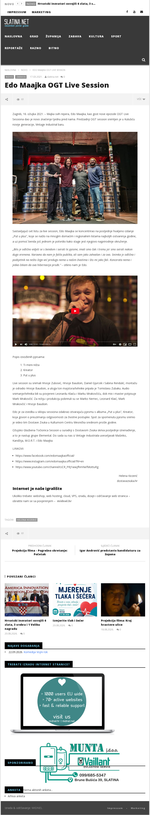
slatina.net (52, 76)
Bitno (54, 48)
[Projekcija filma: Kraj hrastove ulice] (123, 599)
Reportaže (14, 48)
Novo (24, 69)
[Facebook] (127, 11)
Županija (53, 36)
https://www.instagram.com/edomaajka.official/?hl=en (50, 461)
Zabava (75, 36)
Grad (31, 4)
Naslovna (13, 36)
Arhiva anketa (16, 796)
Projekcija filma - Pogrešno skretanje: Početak (39, 550)
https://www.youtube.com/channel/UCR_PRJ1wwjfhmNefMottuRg (57, 467)
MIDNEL (37, 808)
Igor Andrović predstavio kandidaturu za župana (110, 550)
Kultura (96, 36)
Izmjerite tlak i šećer (52, 3)
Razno (35, 48)
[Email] (141, 11)
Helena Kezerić (27, 519)
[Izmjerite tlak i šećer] (75, 599)
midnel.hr (64, 501)
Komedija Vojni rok (36, 652)
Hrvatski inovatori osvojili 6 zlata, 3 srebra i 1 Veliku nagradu (25, 625)
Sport (116, 36)
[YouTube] (134, 11)
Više (140, 99)
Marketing (41, 12)
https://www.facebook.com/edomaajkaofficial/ (45, 455)
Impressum (16, 12)
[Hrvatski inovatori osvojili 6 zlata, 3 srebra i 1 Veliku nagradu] (27, 599)
